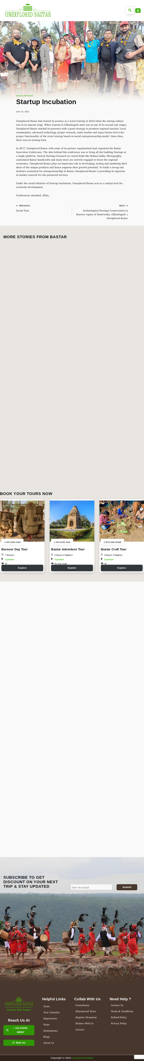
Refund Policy (119, 1017)
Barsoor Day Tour (14, 549)
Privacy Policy (119, 1023)
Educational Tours (86, 1011)
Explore (22, 568)
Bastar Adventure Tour (68, 549)
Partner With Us (85, 1023)
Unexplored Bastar (82, 1057)
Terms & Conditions (122, 1011)
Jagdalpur (9, 559)
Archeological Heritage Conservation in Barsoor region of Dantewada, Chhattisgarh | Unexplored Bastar (102, 211)
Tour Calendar (51, 1012)
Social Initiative (24, 95)
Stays (46, 1024)
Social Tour (23, 207)
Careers (80, 1029)
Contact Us (117, 1004)
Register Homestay (86, 1017)
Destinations (50, 1030)
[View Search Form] (130, 10)
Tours (46, 1006)
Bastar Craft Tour (113, 549)
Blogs (46, 1036)
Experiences (50, 1018)
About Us (48, 1042)
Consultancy (82, 1004)
